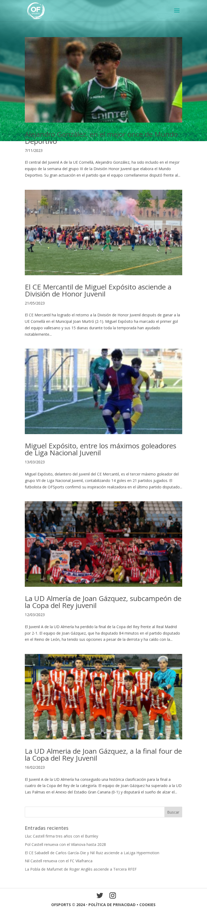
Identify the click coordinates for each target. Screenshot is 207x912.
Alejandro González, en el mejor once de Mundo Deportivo (101, 137)
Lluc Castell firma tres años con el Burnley (61, 836)
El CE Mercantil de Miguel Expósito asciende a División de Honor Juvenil (98, 290)
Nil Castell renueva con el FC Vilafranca (58, 860)
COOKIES (147, 904)
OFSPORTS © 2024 (68, 904)
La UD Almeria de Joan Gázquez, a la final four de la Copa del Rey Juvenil (103, 754)
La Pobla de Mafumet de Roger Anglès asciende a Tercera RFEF (81, 869)
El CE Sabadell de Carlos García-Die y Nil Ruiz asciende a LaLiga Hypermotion (92, 852)
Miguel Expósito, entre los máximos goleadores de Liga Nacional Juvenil (100, 449)
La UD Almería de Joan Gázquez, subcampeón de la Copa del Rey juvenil (103, 601)
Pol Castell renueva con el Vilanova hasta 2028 (65, 844)
